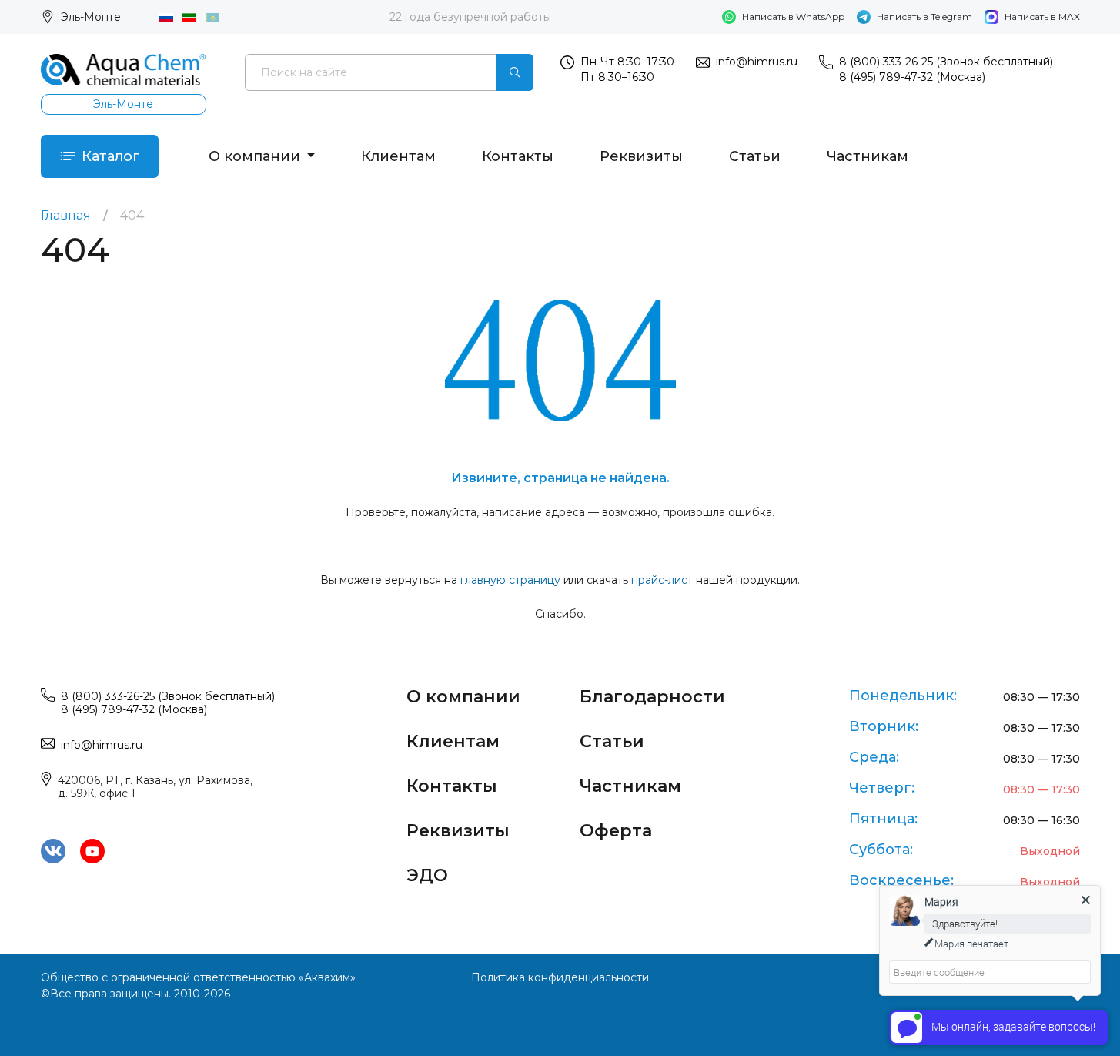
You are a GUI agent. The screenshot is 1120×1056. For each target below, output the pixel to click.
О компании (256, 156)
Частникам (867, 156)
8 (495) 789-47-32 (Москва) (912, 77)
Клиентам (398, 156)
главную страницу (510, 580)
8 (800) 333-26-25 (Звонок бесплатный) (946, 62)
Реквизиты (641, 156)
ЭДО (427, 875)
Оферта (616, 830)
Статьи (755, 156)
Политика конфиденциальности (560, 977)
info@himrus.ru (756, 62)
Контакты (517, 156)
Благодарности (652, 696)
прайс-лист (662, 580)
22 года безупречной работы (470, 17)
